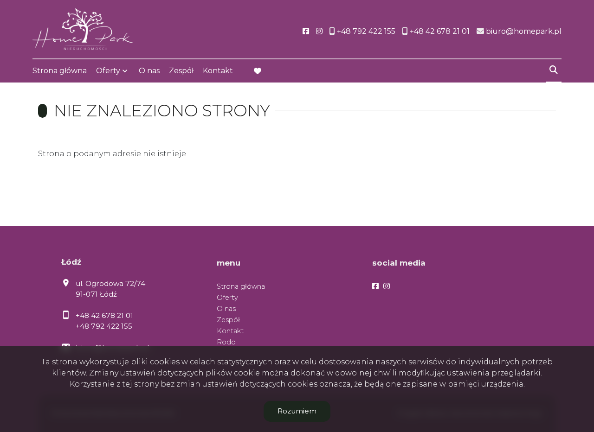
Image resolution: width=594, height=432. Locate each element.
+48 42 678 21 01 (104, 315)
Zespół (181, 70)
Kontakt (218, 70)
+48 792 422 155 (104, 326)
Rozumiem (297, 411)
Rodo (226, 342)
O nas (149, 70)
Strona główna (59, 70)
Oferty (108, 70)
